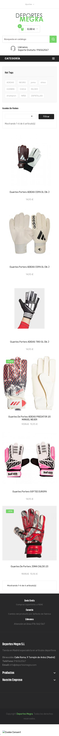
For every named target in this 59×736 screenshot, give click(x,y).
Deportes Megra (25, 714)
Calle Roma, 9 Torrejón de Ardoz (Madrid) (34, 657)
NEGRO (22, 82)
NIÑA (23, 96)
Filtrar (46, 116)
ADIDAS (10, 82)
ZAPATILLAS (37, 96)
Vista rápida (18, 188)
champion (11, 96)
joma (33, 82)
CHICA (23, 89)
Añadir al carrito (32, 188)
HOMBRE (11, 89)
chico (43, 82)
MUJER (34, 89)
